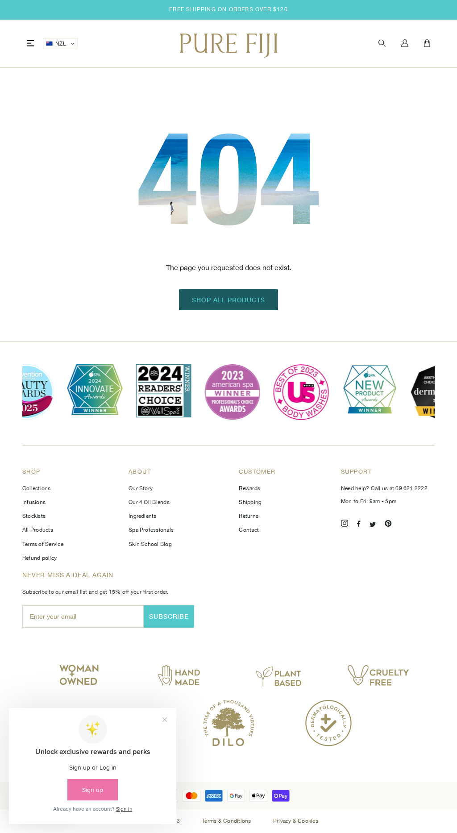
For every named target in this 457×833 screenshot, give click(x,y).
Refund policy (39, 558)
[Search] (382, 43)
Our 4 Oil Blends (149, 502)
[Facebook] (359, 525)
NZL (60, 44)
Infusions (34, 502)
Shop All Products (228, 300)
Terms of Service (42, 544)
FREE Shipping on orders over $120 (228, 9)
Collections (36, 488)
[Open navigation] (30, 43)
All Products (37, 530)
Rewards (249, 488)
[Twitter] (373, 525)
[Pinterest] (388, 525)
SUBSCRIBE (169, 616)
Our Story (141, 488)
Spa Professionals (151, 530)
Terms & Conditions (227, 821)
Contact (249, 530)
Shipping (250, 502)
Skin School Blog (150, 544)
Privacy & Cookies (295, 821)
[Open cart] (427, 43)
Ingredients (143, 516)
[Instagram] (344, 525)
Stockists (34, 516)
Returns (248, 516)
